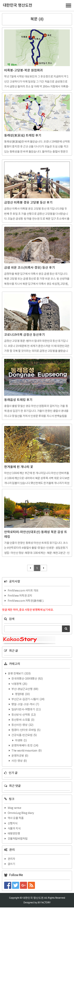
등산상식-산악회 (23, 714)
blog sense (14, 808)
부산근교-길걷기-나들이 (27, 699)
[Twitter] (16, 885)
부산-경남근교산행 (24, 689)
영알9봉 (22, 694)
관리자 (11, 859)
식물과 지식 (14, 828)
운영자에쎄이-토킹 (24, 745)
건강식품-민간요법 (24, 735)
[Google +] (24, 885)
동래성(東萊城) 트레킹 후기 (22, 135)
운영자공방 (19, 755)
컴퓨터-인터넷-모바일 (25, 730)
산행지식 (13, 823)
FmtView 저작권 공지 (20, 595)
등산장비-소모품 (22, 720)
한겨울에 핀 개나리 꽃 (18, 467)
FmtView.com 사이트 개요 (23, 590)
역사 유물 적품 (16, 818)
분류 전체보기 (19, 673)
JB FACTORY (44, 902)
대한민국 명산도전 (17, 5)
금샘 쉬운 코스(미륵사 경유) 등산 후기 (29, 267)
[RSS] (32, 885)
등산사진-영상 (22, 725)
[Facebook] (8, 885)
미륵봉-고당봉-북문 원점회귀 (23, 70)
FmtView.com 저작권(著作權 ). (26, 600)
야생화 (21, 740)
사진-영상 (19, 761)
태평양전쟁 (14, 833)
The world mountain (26, 750)
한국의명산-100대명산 (27, 678)
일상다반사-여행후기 (26, 709)
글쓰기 (11, 864)
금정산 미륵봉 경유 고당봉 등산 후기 (28, 202)
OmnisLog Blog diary (21, 813)
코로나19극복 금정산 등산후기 (24, 335)
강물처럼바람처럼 (18, 838)
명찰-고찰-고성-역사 (25, 704)
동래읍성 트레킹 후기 (18, 400)
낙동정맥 (19, 684)
